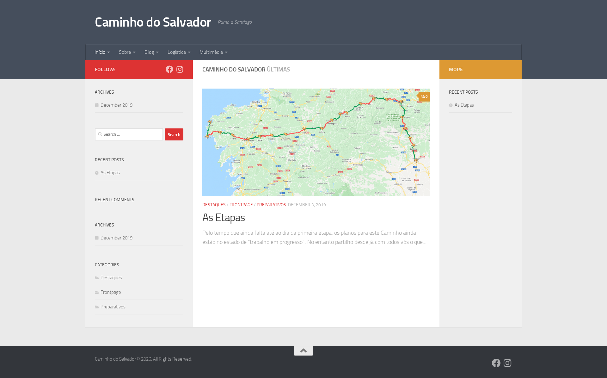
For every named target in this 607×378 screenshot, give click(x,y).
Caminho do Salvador (153, 22)
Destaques (214, 205)
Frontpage (241, 205)
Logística (177, 52)
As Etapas (223, 217)
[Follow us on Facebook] (169, 69)
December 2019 (116, 105)
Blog (149, 52)
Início (100, 52)
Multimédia (211, 52)
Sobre (125, 52)
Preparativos (271, 205)
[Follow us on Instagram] (179, 69)
